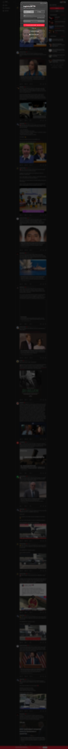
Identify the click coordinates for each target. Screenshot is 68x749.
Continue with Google (35, 31)
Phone (40, 11)
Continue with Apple (35, 34)
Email (29, 11)
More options (34, 37)
